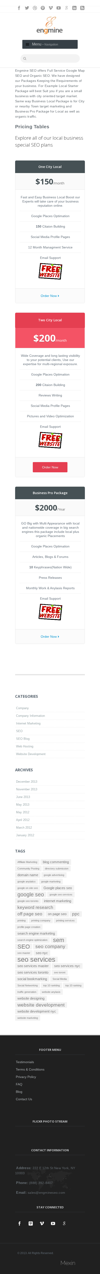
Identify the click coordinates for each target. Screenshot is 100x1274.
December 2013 (26, 781)
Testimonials (25, 1062)
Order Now (49, 296)
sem (58, 940)
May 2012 (22, 812)
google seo (30, 894)
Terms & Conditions (30, 1069)
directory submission (56, 868)
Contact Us (24, 1099)
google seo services (61, 894)
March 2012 (24, 827)
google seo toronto (27, 901)
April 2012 (23, 820)
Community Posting (28, 868)
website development (41, 1005)
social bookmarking (32, 979)
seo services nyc (67, 966)
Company (22, 708)
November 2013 (26, 789)
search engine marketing (36, 933)
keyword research (35, 907)
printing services (65, 920)
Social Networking (27, 985)
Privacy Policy (26, 1077)
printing (21, 920)
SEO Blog (23, 738)
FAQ (19, 1084)
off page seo (29, 913)
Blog (19, 1092)
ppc (76, 913)
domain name (27, 875)
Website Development (31, 754)
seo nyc (42, 953)
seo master (23, 953)
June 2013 (23, 797)
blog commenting (56, 862)
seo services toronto (32, 972)
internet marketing (57, 901)
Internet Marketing (28, 723)
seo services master (33, 966)
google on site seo (27, 888)
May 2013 (22, 804)
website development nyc (36, 1011)
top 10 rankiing (51, 985)
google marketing (50, 881)
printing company (40, 920)
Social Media (60, 979)
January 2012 (25, 835)
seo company (50, 946)
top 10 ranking (73, 985)
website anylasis (51, 992)
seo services (36, 959)
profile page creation (28, 927)
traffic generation (26, 992)
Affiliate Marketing (27, 862)
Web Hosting (24, 746)
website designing (30, 998)
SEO (19, 731)
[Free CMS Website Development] (50, 447)
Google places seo (57, 888)
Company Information (30, 715)
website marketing (27, 1018)
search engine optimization (32, 940)
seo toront (59, 972)
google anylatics (26, 881)
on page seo (57, 914)
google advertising (54, 875)
